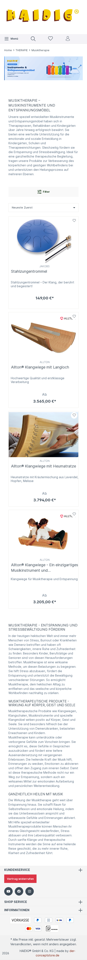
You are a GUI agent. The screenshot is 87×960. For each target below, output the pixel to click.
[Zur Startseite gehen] (43, 16)
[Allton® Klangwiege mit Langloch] (43, 335)
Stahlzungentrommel (29, 271)
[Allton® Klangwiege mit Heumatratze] (43, 434)
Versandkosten (20, 944)
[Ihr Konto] (67, 38)
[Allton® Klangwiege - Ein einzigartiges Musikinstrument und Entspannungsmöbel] (43, 533)
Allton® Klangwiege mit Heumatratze (43, 466)
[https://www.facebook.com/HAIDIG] (19, 891)
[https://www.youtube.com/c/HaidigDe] (8, 891)
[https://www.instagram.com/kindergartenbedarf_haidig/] (29, 891)
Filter (46, 191)
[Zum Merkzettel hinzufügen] (74, 221)
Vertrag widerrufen (20, 878)
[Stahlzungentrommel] (43, 239)
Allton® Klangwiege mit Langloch (40, 367)
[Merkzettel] (50, 38)
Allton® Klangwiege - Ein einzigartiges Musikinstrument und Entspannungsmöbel (44, 568)
